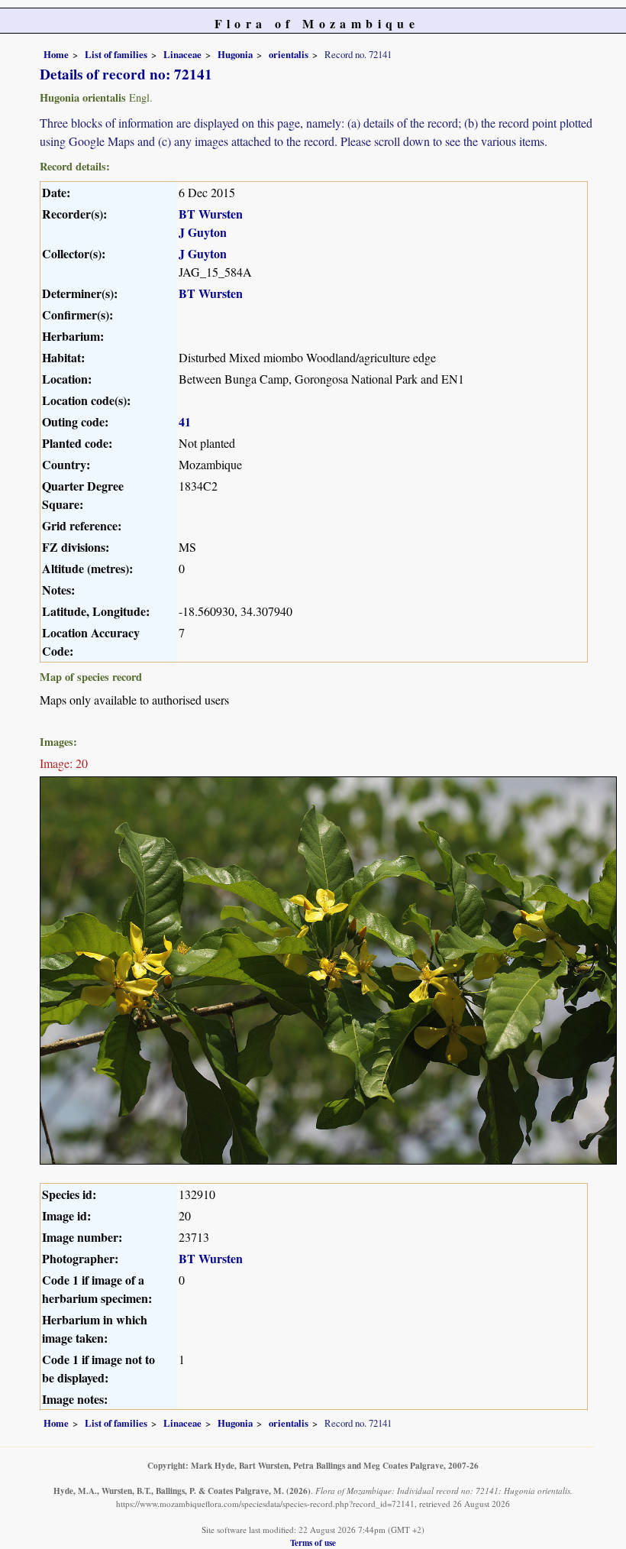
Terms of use (313, 1542)
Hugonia (235, 54)
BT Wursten (211, 213)
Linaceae (182, 54)
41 (185, 421)
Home (56, 54)
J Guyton (203, 232)
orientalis (288, 54)
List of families (116, 54)
